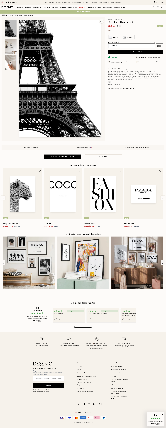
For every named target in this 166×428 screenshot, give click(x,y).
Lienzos (55, 7)
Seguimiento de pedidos (118, 369)
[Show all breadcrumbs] (4, 15)
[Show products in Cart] (162, 7)
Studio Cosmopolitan (150, 78)
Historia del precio (114, 84)
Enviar (48, 385)
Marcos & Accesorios (68, 7)
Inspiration (107, 7)
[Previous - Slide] (3, 198)
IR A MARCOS (103, 157)
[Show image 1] (11, 28)
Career (79, 369)
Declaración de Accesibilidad (86, 376)
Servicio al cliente (116, 366)
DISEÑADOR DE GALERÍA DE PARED (62, 157)
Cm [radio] (151, 42)
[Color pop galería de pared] (83, 263)
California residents (117, 385)
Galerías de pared (94, 7)
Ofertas (82, 7)
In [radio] (154, 42)
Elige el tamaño (113, 42)
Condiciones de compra (118, 373)
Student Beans (82, 379)
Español (13, 2)
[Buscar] (154, 7)
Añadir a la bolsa (136, 52)
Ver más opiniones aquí (82, 327)
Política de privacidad (52, 390)
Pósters (47, 7)
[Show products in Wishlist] (158, 7)
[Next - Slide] (163, 198)
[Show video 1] (11, 62)
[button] (159, 46)
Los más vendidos (24, 7)
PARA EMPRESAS (119, 7)
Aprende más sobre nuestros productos (121, 88)
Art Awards (80, 388)
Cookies (113, 376)
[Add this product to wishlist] (101, 21)
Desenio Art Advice (117, 363)
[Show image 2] (11, 46)
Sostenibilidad (81, 373)
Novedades (37, 7)
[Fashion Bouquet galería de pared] (137, 263)
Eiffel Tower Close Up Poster (24, 15)
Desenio (88, 422)
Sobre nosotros (82, 363)
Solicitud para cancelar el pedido (119, 397)
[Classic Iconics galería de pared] (29, 263)
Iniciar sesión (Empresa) (85, 391)
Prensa (79, 366)
